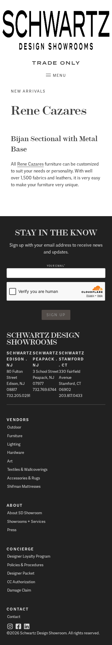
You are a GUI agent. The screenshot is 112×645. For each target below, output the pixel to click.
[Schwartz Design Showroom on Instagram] (10, 627)
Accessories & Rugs (23, 478)
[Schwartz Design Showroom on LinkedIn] (26, 627)
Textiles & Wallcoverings (27, 469)
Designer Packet (20, 573)
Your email (56, 265)
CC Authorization (21, 581)
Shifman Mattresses (23, 486)
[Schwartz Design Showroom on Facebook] (18, 627)
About (15, 505)
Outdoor (14, 427)
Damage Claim (19, 590)
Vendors (18, 419)
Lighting (13, 444)
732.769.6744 (44, 389)
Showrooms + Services (26, 521)
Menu (59, 75)
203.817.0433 (70, 395)
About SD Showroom (24, 512)
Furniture (14, 435)
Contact (18, 609)
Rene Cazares (30, 164)
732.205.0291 (18, 395)
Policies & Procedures (25, 564)
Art (10, 461)
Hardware (15, 452)
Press (11, 529)
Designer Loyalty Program (28, 556)
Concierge (20, 549)
